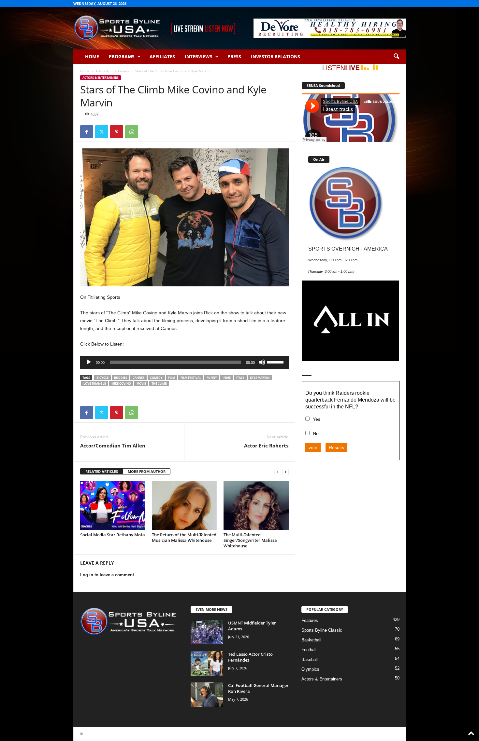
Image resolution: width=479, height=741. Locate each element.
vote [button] (313, 447)
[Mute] (262, 362)
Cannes (138, 378)
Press (234, 56)
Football (308, 649)
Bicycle (102, 378)
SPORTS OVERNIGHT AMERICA (348, 249)
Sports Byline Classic (321, 630)
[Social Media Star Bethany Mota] (112, 505)
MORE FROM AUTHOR (147, 471)
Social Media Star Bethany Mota (112, 535)
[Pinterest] (116, 131)
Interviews (198, 56)
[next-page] (285, 471)
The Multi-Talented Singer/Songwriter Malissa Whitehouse (250, 540)
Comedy (156, 378)
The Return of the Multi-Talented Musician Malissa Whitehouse (184, 537)
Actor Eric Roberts (266, 445)
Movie (141, 383)
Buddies (120, 378)
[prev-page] (277, 471)
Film (171, 378)
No (316, 433)
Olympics (310, 669)
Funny (212, 378)
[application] (184, 362)
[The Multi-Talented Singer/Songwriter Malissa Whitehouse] (256, 505)
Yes (316, 419)
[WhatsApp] (131, 131)
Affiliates (162, 56)
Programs (122, 56)
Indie (227, 378)
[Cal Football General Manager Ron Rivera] (207, 694)
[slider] (276, 361)
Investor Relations (275, 56)
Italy (240, 378)
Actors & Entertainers (112, 71)
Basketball (311, 640)
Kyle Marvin (259, 378)
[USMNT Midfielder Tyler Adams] (207, 632)
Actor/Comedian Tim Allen (112, 445)
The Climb (159, 383)
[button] (396, 56)
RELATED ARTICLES (101, 471)
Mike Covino (121, 383)
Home (92, 56)
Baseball (309, 659)
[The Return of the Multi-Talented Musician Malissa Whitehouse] (184, 505)
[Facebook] (86, 131)
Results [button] (336, 447)
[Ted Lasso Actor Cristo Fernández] (207, 663)
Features (309, 620)
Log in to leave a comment (107, 574)
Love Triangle (94, 383)
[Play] (88, 362)
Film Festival (191, 378)
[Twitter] (101, 131)
